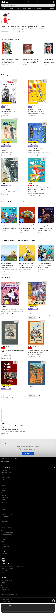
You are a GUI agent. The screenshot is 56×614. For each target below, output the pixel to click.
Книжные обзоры (6, 534)
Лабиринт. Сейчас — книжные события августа (16, 202)
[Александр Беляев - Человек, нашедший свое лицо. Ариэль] (36, 344)
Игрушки (39, 8)
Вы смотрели (5, 570)
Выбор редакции (6, 75)
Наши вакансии (5, 556)
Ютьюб (3, 475)
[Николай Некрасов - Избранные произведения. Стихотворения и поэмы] (9, 344)
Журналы (4, 493)
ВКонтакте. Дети (6, 472)
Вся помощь (5, 592)
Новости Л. (4, 541)
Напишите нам (5, 589)
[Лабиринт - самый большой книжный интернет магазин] (13, 2)
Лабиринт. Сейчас (6, 528)
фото (14, 81)
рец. (14, 80)
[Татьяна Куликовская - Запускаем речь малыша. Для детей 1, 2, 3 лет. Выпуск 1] (5, 421)
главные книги (4, 31)
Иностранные (10, 8)
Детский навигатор (6, 530)
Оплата (3, 582)
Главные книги (5, 512)
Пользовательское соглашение (10, 594)
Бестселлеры (5, 277)
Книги (3, 8)
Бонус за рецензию (7, 514)
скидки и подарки (37, 29)
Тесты (3, 539)
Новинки (4, 404)
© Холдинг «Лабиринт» (7, 599)
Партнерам (4, 553)
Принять (28, 610)
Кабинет (3, 573)
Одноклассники (5, 477)
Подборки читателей (7, 537)
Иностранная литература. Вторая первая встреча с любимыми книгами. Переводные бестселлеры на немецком (9, 267)
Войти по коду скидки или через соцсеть (13, 566)
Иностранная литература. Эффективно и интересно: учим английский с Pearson (8, 226)
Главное (18, 8)
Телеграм (4, 482)
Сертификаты (5, 516)
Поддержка (4, 587)
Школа (24, 8)
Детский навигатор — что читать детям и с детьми (18, 240)
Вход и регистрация (7, 568)
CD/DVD (46, 8)
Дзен (2, 479)
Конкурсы (4, 544)
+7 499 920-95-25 (6, 601)
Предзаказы (4, 521)
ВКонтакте (4, 470)
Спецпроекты (5, 546)
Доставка (4, 585)
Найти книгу (28, 453)
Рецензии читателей (7, 532)
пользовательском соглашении (14, 606)
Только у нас (5, 519)
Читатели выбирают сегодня (10, 39)
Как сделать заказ (6, 580)
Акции (3, 509)
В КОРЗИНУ (5, 115)
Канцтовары (31, 8)
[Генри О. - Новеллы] (36, 384)
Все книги (4, 488)
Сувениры (53, 8)
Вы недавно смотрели (8, 443)
